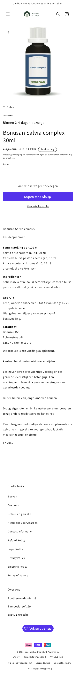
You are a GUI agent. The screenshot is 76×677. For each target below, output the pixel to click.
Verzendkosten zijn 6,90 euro (39, 154)
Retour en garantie (20, 514)
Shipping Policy (17, 566)
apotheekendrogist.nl (36, 652)
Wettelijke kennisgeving (40, 668)
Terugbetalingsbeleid (35, 656)
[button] (8, 14)
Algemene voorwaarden (23, 522)
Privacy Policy (16, 558)
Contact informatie (20, 531)
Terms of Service (18, 575)
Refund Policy (16, 540)
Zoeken (12, 496)
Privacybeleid (56, 656)
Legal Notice (15, 549)
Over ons (13, 505)
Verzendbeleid (43, 662)
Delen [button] (10, 107)
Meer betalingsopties (38, 206)
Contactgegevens (63, 662)
